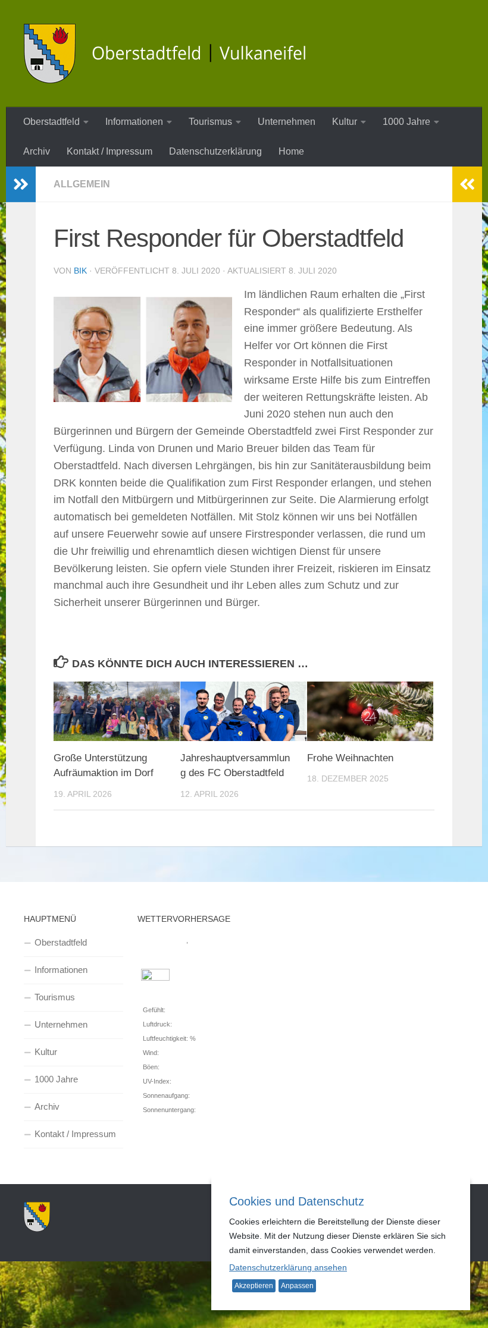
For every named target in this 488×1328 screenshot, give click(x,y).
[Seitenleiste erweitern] (21, 184)
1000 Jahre (406, 122)
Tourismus (210, 122)
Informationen (134, 122)
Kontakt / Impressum (109, 151)
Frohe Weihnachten (350, 758)
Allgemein (82, 184)
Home (291, 151)
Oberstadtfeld (51, 122)
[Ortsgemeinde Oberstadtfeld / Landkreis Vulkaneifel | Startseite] (172, 53)
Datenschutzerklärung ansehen (288, 1267)
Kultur (344, 122)
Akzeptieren (253, 1286)
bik (80, 270)
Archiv (36, 151)
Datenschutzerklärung (215, 151)
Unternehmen (286, 122)
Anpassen (297, 1286)
